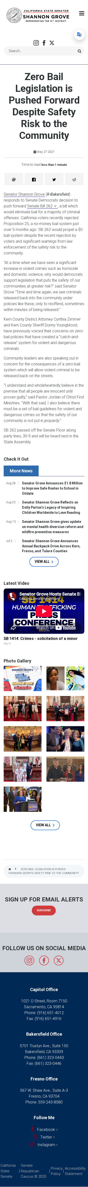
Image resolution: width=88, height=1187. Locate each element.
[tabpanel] (44, 523)
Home (10, 869)
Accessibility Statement (75, 1171)
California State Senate (8, 1171)
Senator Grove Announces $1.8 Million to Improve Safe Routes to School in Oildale (52, 488)
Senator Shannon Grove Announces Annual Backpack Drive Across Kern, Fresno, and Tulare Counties (51, 546)
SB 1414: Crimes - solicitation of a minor (41, 638)
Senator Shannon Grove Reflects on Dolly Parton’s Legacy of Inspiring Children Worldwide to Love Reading (51, 507)
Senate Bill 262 (40, 206)
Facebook (44, 43)
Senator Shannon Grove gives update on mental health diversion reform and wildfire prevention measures (52, 527)
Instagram (36, 43)
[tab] (22, 471)
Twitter (52, 43)
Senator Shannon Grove (24, 194)
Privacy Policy (57, 1171)
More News (21, 470)
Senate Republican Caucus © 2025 (33, 1171)
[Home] (38, 15)
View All (42, 562)
